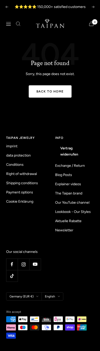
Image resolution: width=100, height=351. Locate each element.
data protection (18, 155)
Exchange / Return (70, 165)
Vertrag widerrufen (69, 151)
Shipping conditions (22, 183)
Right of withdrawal (21, 174)
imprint (11, 146)
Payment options (19, 192)
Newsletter (64, 230)
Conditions (15, 164)
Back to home (50, 91)
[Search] (18, 24)
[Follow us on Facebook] (12, 264)
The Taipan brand (68, 193)
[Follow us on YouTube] (35, 264)
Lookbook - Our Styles (73, 212)
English (50, 296)
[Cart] (91, 23)
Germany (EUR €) (21, 296)
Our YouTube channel (72, 202)
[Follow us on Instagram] (23, 264)
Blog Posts (63, 175)
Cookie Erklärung (19, 201)
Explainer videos (68, 184)
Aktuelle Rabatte (68, 221)
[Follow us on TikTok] (12, 276)
